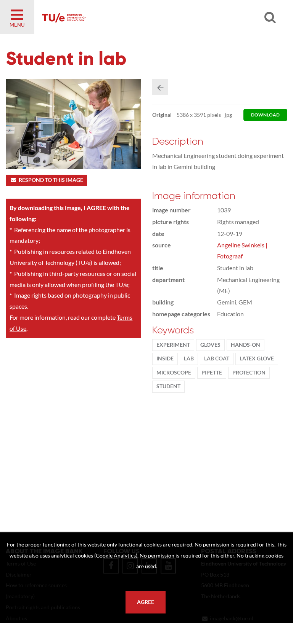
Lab (189, 358)
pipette (211, 373)
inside (165, 358)
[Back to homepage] (129, 17)
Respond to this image (51, 180)
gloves (210, 345)
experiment (173, 345)
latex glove (257, 358)
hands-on (245, 345)
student (168, 386)
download (265, 115)
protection (249, 373)
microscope (173, 373)
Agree (145, 602)
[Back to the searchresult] (160, 87)
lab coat (216, 358)
